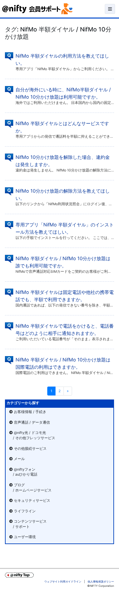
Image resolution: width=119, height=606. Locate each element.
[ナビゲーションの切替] (110, 9)
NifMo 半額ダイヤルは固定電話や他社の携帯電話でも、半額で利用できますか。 (65, 295)
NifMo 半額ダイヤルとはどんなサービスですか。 (62, 126)
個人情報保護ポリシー (101, 581)
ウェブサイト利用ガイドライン (62, 581)
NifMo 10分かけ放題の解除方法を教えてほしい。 (63, 194)
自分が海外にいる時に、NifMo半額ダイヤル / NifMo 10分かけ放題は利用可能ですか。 (63, 93)
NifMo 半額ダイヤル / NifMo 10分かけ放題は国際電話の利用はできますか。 (63, 363)
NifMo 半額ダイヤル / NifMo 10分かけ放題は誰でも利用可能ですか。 (63, 262)
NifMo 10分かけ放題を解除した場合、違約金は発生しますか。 (63, 160)
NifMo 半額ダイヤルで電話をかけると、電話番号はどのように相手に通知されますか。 (65, 329)
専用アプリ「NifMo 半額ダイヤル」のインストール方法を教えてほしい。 (65, 228)
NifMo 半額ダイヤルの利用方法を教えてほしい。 (62, 59)
